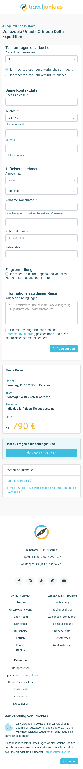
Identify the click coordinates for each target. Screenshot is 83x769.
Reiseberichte (62, 631)
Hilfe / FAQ (62, 602)
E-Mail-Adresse (16, 95)
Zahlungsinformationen (62, 616)
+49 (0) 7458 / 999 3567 (46, 557)
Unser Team (21, 616)
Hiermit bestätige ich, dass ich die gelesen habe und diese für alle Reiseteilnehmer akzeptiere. (39, 334)
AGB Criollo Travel (16, 480)
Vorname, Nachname (21, 200)
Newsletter (20, 624)
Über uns (20, 602)
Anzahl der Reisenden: (20, 52)
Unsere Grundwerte (20, 609)
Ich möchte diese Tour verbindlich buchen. (38, 75)
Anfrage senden (64, 349)
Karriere (20, 638)
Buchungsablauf (62, 609)
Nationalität (14, 247)
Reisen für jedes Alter (20, 682)
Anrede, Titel (13, 173)
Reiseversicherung (62, 624)
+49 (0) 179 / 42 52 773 (48, 564)
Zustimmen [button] (69, 761)
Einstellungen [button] (38, 743)
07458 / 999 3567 (43, 453)
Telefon (12, 111)
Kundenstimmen (62, 645)
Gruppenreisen (21, 668)
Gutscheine (21, 631)
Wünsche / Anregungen (21, 298)
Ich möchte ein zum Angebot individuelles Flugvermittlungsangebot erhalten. (36, 276)
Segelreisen (21, 696)
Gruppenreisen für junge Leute (21, 675)
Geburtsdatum (16, 231)
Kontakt (21, 645)
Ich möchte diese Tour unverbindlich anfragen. (41, 69)
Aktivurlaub (21, 689)
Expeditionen (21, 703)
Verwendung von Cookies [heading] (26, 716)
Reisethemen (62, 638)
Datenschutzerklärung (20, 334)
